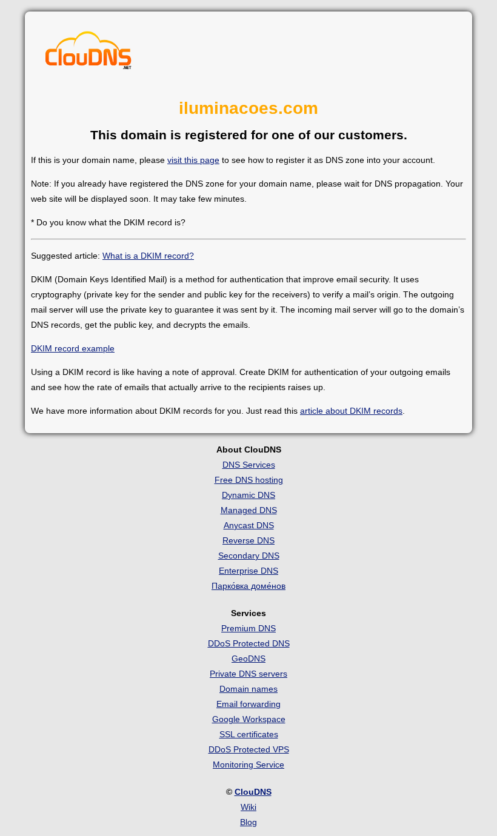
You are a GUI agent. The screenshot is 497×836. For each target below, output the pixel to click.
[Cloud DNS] (88, 53)
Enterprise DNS (248, 571)
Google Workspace (248, 719)
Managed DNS (249, 510)
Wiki (248, 807)
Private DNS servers (248, 673)
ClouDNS (253, 792)
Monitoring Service (248, 764)
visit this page (193, 160)
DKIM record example (73, 348)
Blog (248, 822)
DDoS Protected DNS (249, 643)
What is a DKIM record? (148, 255)
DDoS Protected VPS (248, 749)
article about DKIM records (351, 411)
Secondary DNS (248, 555)
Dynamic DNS (248, 495)
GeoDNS (248, 658)
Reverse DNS (248, 540)
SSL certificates (248, 734)
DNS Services (248, 464)
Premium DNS (248, 628)
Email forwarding (248, 704)
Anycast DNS (249, 525)
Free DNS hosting (249, 480)
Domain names (248, 689)
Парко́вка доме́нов (248, 586)
